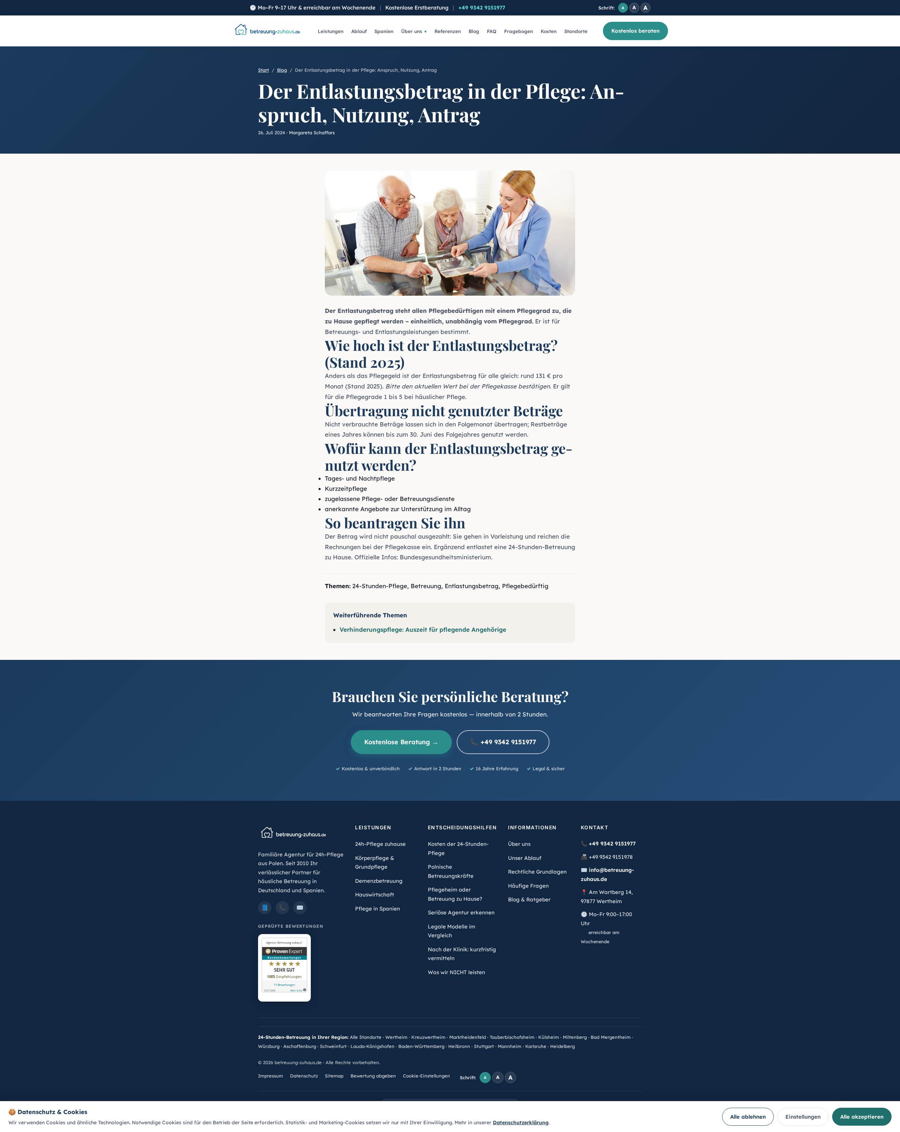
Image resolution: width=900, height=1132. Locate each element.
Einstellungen (803, 1116)
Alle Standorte (365, 1037)
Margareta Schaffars (312, 132)
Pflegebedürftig (525, 586)
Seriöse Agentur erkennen (461, 912)
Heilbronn (459, 1046)
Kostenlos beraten (635, 30)
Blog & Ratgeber (529, 899)
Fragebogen (518, 31)
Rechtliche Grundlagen (537, 871)
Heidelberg (562, 1046)
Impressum (270, 1076)
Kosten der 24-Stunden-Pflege (458, 848)
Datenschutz (304, 1076)
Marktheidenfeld (467, 1037)
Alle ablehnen (748, 1116)
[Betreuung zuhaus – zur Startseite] (267, 30)
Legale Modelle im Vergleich (451, 931)
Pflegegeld (384, 375)
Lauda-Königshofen (372, 1046)
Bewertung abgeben (373, 1076)
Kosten (549, 31)
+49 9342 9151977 (481, 7)
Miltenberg (575, 1037)
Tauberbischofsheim (512, 1037)
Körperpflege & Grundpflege (374, 862)
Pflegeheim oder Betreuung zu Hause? (455, 894)
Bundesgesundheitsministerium (445, 557)
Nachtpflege (377, 478)
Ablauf (359, 31)
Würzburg (268, 1046)
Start (263, 70)
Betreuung (426, 586)
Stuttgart (484, 1046)
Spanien (383, 31)
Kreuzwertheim (428, 1037)
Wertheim (396, 1037)
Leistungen (330, 31)
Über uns (411, 31)
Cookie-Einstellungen (426, 1076)
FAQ (491, 31)
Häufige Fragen (528, 885)
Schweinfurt (333, 1046)
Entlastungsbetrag (365, 310)
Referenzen (448, 31)
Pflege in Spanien (377, 908)
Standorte (575, 31)
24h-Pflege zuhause (380, 844)
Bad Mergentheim (611, 1037)
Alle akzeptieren (861, 1116)
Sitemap (334, 1076)
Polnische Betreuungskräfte (451, 871)
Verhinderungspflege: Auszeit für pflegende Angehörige (423, 629)
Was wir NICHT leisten (456, 972)
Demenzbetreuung (379, 880)
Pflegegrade (364, 396)
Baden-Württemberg (421, 1046)
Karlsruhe (535, 1046)
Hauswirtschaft (374, 894)
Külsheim (548, 1037)
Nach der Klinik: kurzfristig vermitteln (462, 954)
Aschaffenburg (299, 1046)
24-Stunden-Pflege (379, 586)
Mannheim (509, 1046)
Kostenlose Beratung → (401, 742)
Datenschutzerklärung (520, 1122)
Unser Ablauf (524, 858)
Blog (474, 31)
